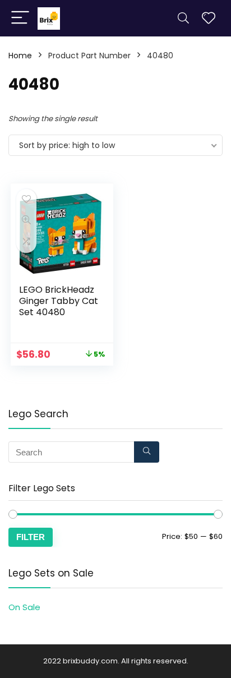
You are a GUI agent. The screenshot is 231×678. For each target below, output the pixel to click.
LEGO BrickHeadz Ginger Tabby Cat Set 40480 (58, 301)
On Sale (24, 607)
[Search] (183, 18)
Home (20, 55)
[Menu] (20, 18)
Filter (30, 537)
